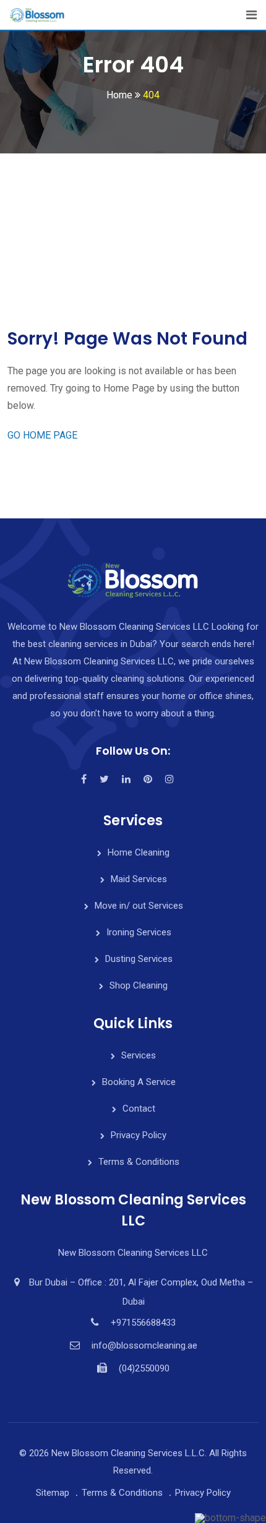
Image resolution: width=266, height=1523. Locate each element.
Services (138, 1055)
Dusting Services (139, 958)
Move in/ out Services (139, 905)
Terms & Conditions (138, 1161)
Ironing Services (138, 932)
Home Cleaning (138, 852)
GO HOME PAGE (42, 435)
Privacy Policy (138, 1135)
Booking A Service (139, 1082)
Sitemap (52, 1492)
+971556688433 (143, 1322)
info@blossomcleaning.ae (144, 1345)
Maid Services (139, 879)
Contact (138, 1108)
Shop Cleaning (138, 985)
